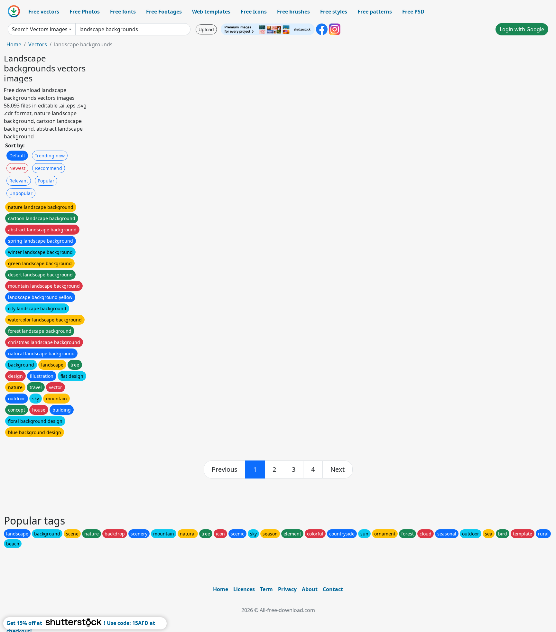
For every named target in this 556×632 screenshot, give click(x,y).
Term (266, 589)
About (310, 589)
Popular (46, 181)
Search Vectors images (40, 29)
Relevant (18, 181)
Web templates (211, 11)
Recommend (48, 168)
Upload (206, 29)
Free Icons (254, 11)
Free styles (333, 11)
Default (17, 156)
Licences (244, 589)
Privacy (287, 589)
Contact (333, 589)
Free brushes (293, 11)
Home (13, 44)
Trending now (50, 156)
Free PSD (413, 11)
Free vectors (43, 11)
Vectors (37, 44)
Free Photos (85, 11)
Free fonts (123, 11)
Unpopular (20, 193)
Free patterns (374, 11)
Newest (17, 168)
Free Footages (164, 11)
